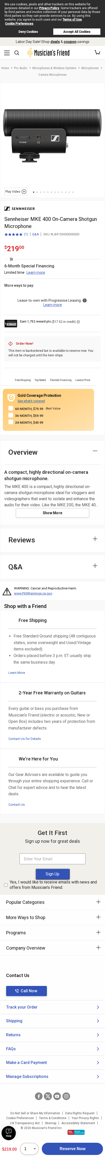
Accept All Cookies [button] (76, 32)
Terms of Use (72, 19)
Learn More (16, 673)
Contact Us (16, 804)
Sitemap (50, 1123)
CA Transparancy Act (25, 1123)
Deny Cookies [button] (28, 32)
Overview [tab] (23, 452)
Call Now (29, 990)
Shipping (14, 1020)
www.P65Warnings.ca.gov (33, 593)
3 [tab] (40, 192)
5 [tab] (47, 192)
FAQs (11, 1048)
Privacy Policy (49, 8)
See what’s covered (31, 401)
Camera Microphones (52, 75)
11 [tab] (69, 192)
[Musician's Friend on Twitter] (47, 1096)
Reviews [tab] (21, 540)
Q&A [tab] (15, 567)
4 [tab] (44, 192)
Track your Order (21, 1007)
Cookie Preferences (19, 23)
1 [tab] (33, 192)
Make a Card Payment (26, 1062)
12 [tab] (72, 192)
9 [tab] (62, 192)
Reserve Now (72, 1149)
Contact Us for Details (24, 739)
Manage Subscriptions (27, 1076)
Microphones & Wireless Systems (54, 68)
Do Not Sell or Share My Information (35, 1113)
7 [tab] (55, 192)
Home (5, 68)
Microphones (90, 68)
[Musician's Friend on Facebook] (38, 1096)
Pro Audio (20, 68)
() (16, 234)
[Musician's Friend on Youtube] (57, 1096)
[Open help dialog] (9, 1133)
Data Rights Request (80, 1113)
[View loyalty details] (78, 322)
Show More (52, 513)
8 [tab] (58, 192)
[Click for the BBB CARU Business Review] (76, 1132)
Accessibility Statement (78, 1123)
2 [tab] (37, 192)
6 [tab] (51, 192)
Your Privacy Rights (85, 1118)
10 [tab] (65, 192)
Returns (13, 1034)
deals (55, 42)
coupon (70, 42)
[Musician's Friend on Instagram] (66, 1096)
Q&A (35, 234)
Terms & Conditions (53, 1118)
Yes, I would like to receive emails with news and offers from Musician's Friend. (53, 885)
